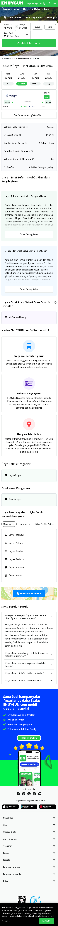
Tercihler (6, 921)
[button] (29, 593)
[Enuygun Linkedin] (34, 794)
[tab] (12, 18)
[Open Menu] (55, 3)
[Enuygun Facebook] (18, 794)
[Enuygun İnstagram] (23, 794)
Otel (5, 825)
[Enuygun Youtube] (39, 794)
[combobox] (10, 27)
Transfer (7, 846)
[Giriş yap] (49, 3)
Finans (6, 853)
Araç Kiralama (10, 839)
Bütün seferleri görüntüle (27, 115)
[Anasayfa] (2, 59)
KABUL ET (46, 921)
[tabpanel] (29, 35)
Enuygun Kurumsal (12, 867)
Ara (46, 97)
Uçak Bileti (8, 818)
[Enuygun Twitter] (29, 794)
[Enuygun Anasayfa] (12, 3)
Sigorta (6, 860)
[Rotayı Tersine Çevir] (16, 27)
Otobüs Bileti (10, 58)
